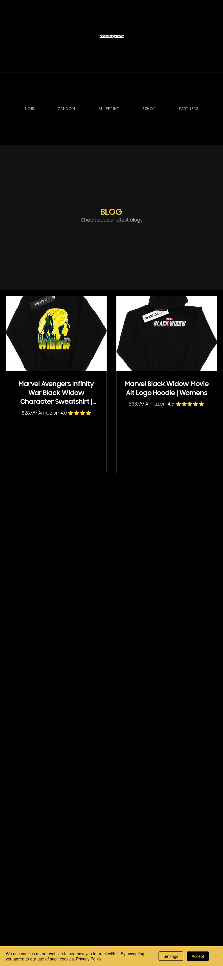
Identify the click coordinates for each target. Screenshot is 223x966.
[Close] (216, 956)
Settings (170, 956)
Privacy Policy (88, 959)
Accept (198, 956)
